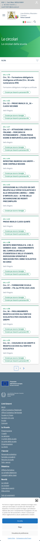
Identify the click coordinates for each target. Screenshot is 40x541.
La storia (4, 446)
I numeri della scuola (8, 438)
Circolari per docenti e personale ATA (17, 92)
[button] (37, 500)
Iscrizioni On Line (7, 417)
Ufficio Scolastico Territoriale (11, 412)
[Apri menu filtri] (37, 60)
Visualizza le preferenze (20, 533)
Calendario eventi (7, 488)
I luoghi (4, 433)
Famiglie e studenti (8, 457)
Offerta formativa (7, 470)
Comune (4, 423)
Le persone (5, 436)
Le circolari (5, 485)
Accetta (20, 521)
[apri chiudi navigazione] (3, 15)
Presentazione (6, 430)
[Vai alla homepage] (13, 15)
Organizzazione (7, 444)
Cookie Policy (11, 538)
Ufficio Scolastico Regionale (11, 409)
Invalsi (3, 420)
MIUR (3, 407)
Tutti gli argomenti (8, 495)
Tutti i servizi (5, 462)
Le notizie (4, 483)
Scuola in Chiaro (7, 415)
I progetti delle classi (8, 475)
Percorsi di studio (7, 459)
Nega (20, 527)
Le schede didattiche (9, 472)
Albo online (5, 490)
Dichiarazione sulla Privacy (23, 538)
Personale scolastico (8, 454)
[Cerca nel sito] (34, 21)
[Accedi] (37, 2)
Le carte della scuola (8, 441)
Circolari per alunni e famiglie (14, 115)
